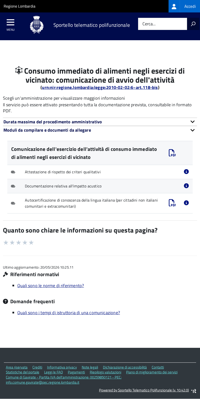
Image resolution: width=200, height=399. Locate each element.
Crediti (37, 367)
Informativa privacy (62, 367)
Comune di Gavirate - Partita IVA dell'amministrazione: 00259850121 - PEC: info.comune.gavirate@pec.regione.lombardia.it (63, 379)
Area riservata (17, 367)
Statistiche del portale (22, 372)
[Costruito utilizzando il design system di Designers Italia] (193, 391)
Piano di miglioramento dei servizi (152, 372)
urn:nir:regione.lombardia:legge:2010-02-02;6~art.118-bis (100, 87)
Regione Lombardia (19, 6)
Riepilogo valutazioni (105, 372)
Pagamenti (76, 372)
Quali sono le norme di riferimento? (50, 285)
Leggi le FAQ (53, 372)
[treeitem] (184, 6)
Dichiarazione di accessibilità (125, 367)
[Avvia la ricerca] (193, 24)
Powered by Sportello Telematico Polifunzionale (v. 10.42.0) (144, 390)
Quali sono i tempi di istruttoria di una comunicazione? (68, 312)
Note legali (90, 367)
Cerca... (149, 24)
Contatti (158, 367)
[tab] (100, 122)
